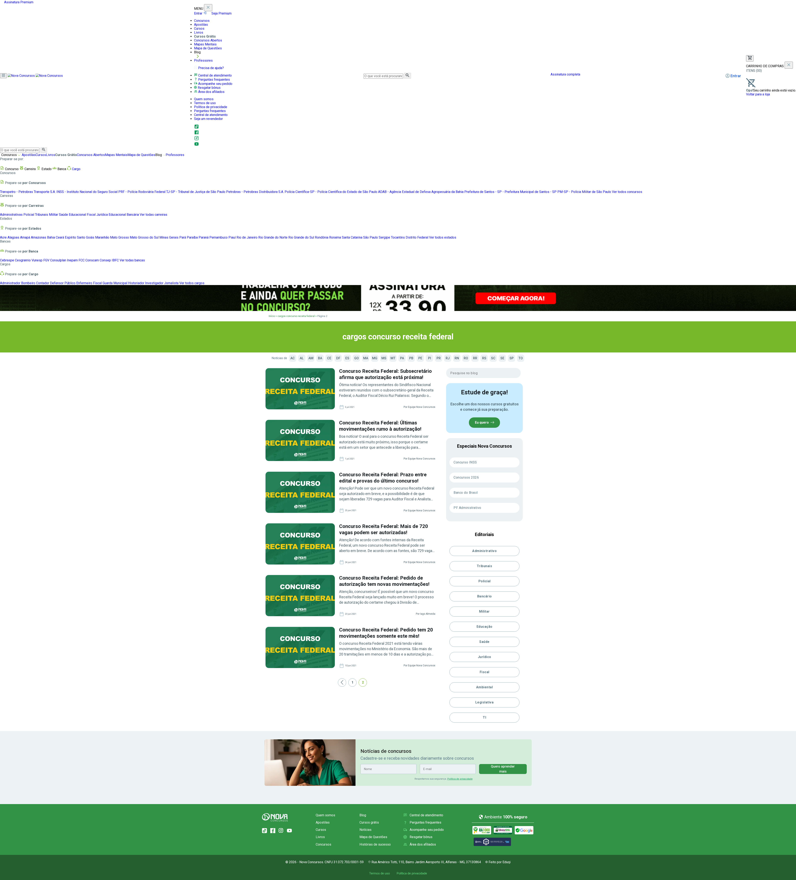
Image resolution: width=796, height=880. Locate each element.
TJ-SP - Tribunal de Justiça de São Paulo (195, 192)
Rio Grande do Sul (301, 237)
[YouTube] (289, 830)
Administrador (10, 283)
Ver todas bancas (132, 260)
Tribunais (41, 215)
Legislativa (484, 702)
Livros (198, 32)
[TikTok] (264, 830)
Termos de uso (205, 103)
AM (310, 358)
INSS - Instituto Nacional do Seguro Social (87, 192)
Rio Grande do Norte (273, 237)
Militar (53, 215)
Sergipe (384, 237)
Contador (42, 283)
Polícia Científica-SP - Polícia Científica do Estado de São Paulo (331, 192)
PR (439, 358)
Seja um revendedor (208, 119)
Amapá (25, 237)
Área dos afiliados (210, 92)
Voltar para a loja (758, 94)
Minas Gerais (168, 237)
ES (347, 358)
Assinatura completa (565, 74)
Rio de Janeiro (247, 237)
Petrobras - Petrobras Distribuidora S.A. (255, 192)
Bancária (133, 215)
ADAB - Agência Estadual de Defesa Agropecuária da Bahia (421, 192)
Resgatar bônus (209, 88)
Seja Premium (221, 13)
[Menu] (3, 75)
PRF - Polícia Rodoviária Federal (141, 192)
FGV (46, 260)
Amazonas (38, 237)
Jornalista (171, 283)
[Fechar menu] (208, 7)
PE (420, 358)
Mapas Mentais (205, 44)
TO (520, 358)
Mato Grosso (119, 237)
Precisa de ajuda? (210, 68)
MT (393, 358)
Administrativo (484, 551)
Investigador (154, 283)
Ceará (60, 237)
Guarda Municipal (115, 283)
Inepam (72, 260)
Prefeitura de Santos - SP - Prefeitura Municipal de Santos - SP (510, 192)
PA (402, 358)
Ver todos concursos (627, 192)
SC (493, 358)
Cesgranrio (23, 260)
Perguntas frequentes (213, 80)
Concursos (202, 21)
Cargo (75, 169)
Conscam (92, 260)
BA (320, 358)
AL (302, 358)
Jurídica (102, 215)
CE (329, 358)
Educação (485, 627)
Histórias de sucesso (375, 844)
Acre (3, 237)
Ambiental (484, 687)
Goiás (90, 237)
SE (502, 358)
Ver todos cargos (191, 283)
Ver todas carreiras (153, 215)
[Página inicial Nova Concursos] (275, 817)
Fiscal (91, 215)
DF (338, 358)
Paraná (204, 237)
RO (466, 358)
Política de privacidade (210, 107)
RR (475, 358)
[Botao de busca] (407, 76)
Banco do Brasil (466, 493)
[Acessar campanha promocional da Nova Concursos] (398, 298)
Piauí (232, 237)
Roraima (335, 237)
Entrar (198, 13)
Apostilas (201, 25)
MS (383, 358)
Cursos (199, 28)
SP (512, 358)
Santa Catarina (352, 237)
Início (272, 316)
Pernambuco (218, 237)
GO (356, 358)
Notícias (365, 830)
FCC (82, 260)
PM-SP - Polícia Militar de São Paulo (584, 192)
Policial (28, 215)
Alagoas (13, 237)
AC (292, 358)
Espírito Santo (75, 237)
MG (374, 358)
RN (457, 358)
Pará (182, 237)
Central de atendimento (214, 75)
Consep (105, 260)
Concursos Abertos (208, 40)
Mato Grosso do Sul (144, 237)
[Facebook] (196, 134)
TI (484, 717)
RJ (448, 358)
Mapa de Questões (208, 48)
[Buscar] (43, 150)
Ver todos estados (442, 237)
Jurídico (484, 657)
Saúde (63, 215)
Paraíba (192, 237)
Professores (203, 60)
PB (411, 358)
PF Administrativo (467, 508)
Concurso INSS (465, 462)
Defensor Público (62, 283)
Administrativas (11, 215)
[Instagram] (196, 139)
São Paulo (370, 237)
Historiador (136, 283)
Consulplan (58, 260)
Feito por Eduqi (500, 862)
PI (429, 358)
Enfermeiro (84, 283)
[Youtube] (196, 145)
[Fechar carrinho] (789, 65)
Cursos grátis (369, 822)
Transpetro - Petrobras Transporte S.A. (28, 192)
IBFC (115, 260)
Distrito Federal (417, 237)
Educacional (77, 215)
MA (365, 358)
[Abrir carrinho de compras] (750, 58)
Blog (362, 815)
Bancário (484, 596)
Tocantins (398, 237)
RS (484, 358)
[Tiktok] (196, 128)
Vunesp (37, 260)
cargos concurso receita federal (296, 316)
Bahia (51, 237)
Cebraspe (7, 260)
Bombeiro (28, 283)
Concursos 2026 (466, 477)
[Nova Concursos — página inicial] (35, 76)
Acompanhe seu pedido (214, 84)
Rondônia (321, 237)
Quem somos (204, 99)
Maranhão (102, 237)
